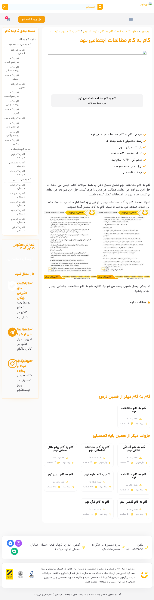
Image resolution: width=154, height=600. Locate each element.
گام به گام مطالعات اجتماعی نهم (97, 448)
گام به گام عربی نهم (60, 474)
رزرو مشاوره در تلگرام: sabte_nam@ (106, 547)
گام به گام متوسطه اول (98, 31)
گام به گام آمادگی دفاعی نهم (134, 448)
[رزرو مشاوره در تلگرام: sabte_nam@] (123, 547)
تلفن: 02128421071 (134, 547)
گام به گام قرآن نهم (97, 502)
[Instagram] (18, 543)
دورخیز (146, 31)
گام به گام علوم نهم (97, 474)
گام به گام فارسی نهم (133, 502)
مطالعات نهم (138, 302)
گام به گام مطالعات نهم (133, 409)
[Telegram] (10, 543)
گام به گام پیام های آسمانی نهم (60, 448)
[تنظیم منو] (131, 19)
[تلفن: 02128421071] (146, 547)
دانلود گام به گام (127, 31)
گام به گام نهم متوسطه (65, 31)
